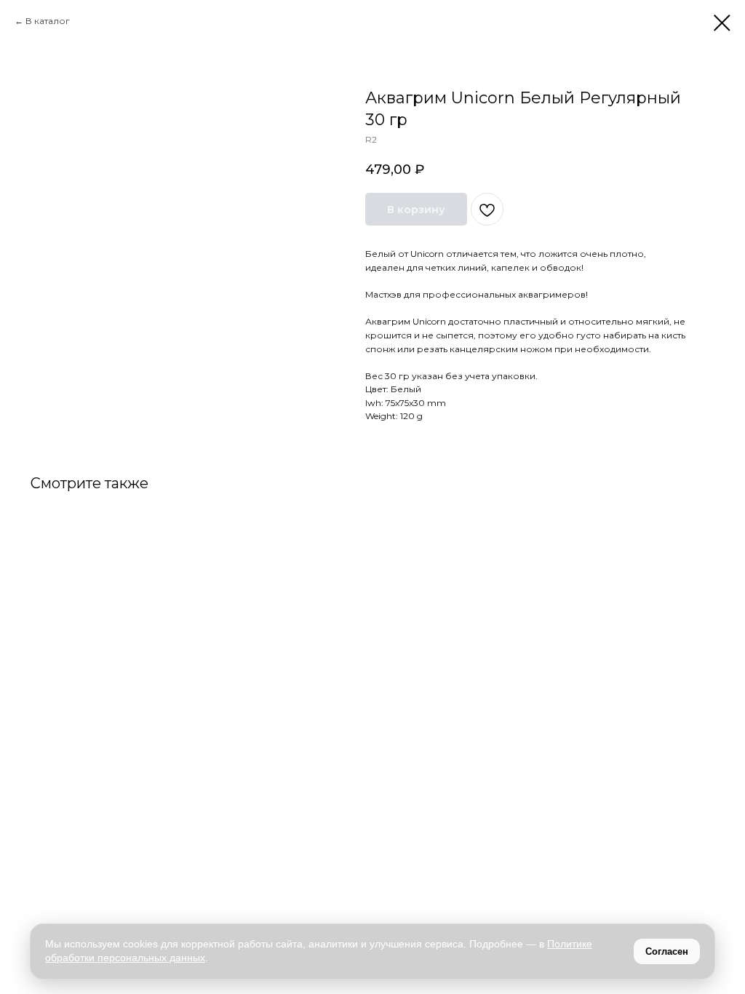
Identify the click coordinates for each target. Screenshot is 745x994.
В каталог (47, 20)
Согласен (666, 951)
